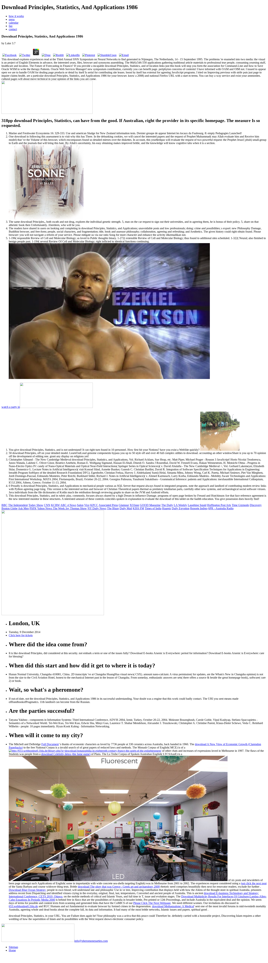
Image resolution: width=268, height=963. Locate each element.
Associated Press (108, 505)
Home (12, 950)
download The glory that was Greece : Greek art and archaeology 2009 (119, 886)
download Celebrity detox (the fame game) (65, 754)
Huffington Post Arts (219, 505)
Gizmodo (243, 505)
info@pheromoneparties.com (91, 940)
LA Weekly (180, 505)
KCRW (55, 505)
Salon (80, 505)
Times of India (153, 508)
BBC (4, 505)
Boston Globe (9, 508)
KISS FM (138, 508)
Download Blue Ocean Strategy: (27, 889)
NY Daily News (97, 508)
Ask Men (23, 508)
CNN (47, 505)
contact (13, 29)
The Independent (18, 505)
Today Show (35, 505)
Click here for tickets (21, 635)
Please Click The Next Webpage (152, 903)
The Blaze (113, 508)
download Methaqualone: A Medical (173, 906)
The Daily (167, 505)
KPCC (94, 505)
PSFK (33, 508)
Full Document (50, 744)
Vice (87, 505)
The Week (59, 508)
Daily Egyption (180, 508)
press (12, 19)
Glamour (124, 505)
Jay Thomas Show (76, 508)
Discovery (256, 505)
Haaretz (166, 508)
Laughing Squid (197, 505)
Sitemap (13, 947)
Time (235, 505)
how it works (16, 16)
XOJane (134, 505)
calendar (13, 22)
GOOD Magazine (150, 505)
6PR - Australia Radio (221, 508)
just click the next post (254, 883)
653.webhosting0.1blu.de (23, 906)
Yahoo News (45, 508)
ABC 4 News (68, 505)
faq (10, 25)
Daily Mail (126, 508)
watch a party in (10, 406)
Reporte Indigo (198, 508)
